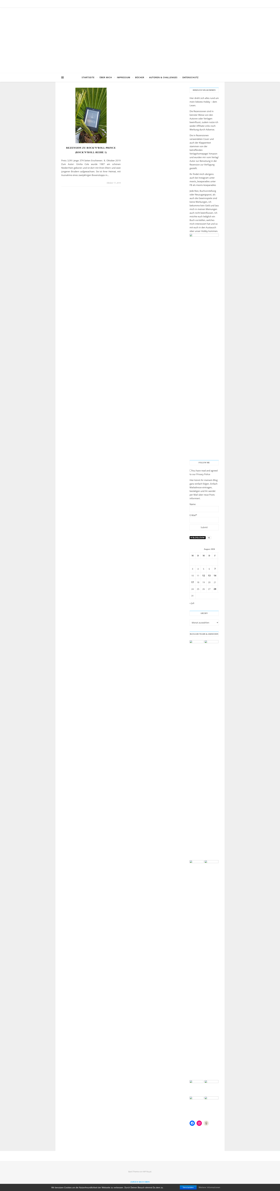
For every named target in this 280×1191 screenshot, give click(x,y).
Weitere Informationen (209, 1187)
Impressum (123, 77)
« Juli (192, 603)
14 (215, 575)
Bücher (139, 77)
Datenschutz (190, 77)
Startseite (88, 77)
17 (192, 582)
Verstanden (188, 1187)
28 (215, 588)
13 (209, 575)
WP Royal (147, 1171)
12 (203, 575)
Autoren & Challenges (163, 77)
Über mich (105, 77)
